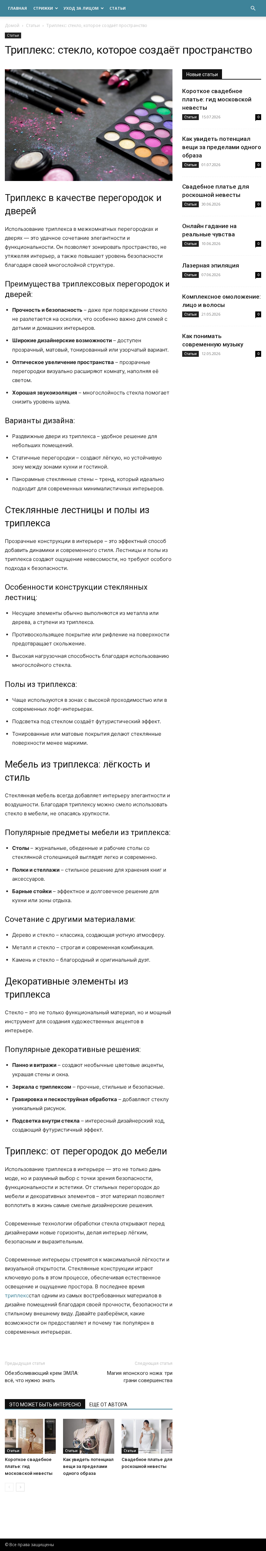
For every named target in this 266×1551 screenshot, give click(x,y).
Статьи (117, 8)
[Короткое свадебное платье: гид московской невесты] (30, 1436)
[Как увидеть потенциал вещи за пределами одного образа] (88, 1436)
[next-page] (20, 1487)
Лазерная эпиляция (210, 265)
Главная (17, 8)
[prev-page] (9, 1487)
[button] (253, 8)
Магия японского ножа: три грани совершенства (139, 1377)
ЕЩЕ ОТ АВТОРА (108, 1404)
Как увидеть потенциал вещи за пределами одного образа (88, 1466)
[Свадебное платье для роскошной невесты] (147, 1436)
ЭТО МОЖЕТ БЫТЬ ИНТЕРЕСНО (45, 1404)
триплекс (17, 1295)
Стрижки (43, 8)
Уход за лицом (81, 8)
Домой (12, 25)
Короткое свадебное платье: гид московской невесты (29, 1466)
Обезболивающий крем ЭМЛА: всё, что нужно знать (42, 1377)
